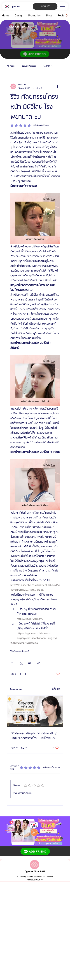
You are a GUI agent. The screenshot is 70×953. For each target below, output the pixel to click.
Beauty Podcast (29, 66)
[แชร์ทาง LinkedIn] (29, 663)
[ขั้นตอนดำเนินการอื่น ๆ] (57, 86)
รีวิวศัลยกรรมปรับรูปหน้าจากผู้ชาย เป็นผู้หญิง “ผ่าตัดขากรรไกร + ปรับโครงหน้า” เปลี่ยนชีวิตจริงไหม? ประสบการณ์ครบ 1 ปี (34, 736)
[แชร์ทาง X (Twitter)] (21, 663)
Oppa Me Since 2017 (35, 871)
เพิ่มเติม (46, 66)
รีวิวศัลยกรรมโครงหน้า (20, 651)
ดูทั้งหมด (56, 689)
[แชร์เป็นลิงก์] (38, 663)
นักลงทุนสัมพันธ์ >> (35, 879)
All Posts (11, 66)
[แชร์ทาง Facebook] (12, 663)
